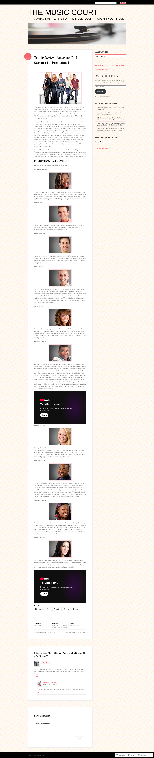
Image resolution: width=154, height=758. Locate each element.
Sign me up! (100, 91)
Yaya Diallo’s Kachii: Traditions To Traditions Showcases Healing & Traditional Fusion (111, 129)
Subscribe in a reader (101, 148)
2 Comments (38, 625)
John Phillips (45, 662)
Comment (79, 738)
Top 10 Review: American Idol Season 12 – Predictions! (55, 60)
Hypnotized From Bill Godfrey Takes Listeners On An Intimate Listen (111, 114)
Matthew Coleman (75, 625)
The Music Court (63, 12)
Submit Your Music (111, 18)
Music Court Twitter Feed (110, 65)
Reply (36, 676)
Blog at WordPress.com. (36, 755)
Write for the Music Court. (74, 18)
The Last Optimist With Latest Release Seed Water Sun (110, 109)
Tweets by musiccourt (101, 69)
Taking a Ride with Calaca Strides (44, 632)
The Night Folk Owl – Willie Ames (75, 632)
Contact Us (42, 18)
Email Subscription (106, 76)
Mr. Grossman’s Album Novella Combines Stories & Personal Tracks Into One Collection (111, 119)
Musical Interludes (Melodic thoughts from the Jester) (60, 626)
